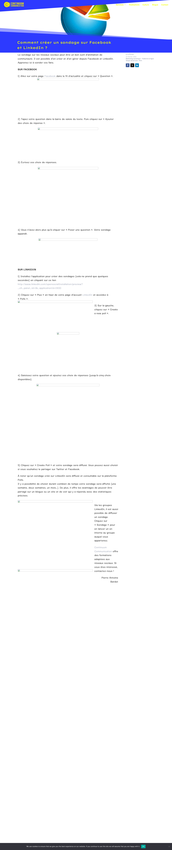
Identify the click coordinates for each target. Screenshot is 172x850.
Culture (146, 5)
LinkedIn (87, 294)
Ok (143, 846)
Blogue (155, 5)
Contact (164, 5)
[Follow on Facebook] (128, 65)
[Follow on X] (132, 65)
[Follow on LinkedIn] (137, 65)
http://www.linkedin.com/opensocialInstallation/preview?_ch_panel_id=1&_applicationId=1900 (50, 286)
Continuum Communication (103, 549)
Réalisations (134, 5)
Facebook (50, 76)
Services (120, 5)
